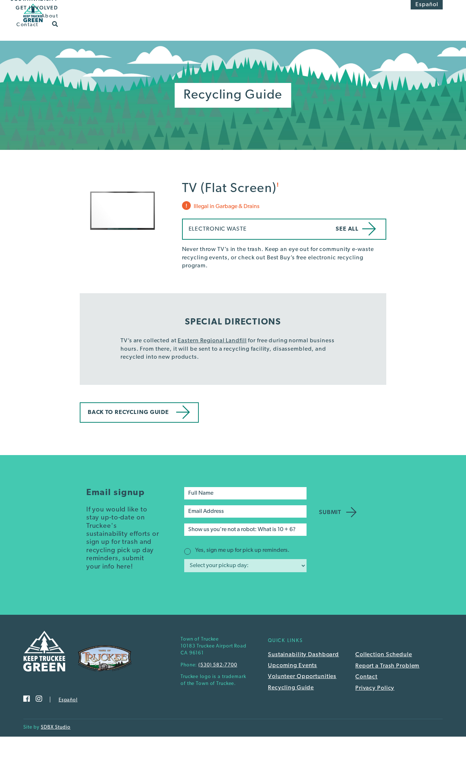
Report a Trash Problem (387, 666)
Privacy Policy (374, 688)
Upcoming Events (292, 666)
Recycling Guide (291, 688)
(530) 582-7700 (217, 665)
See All (347, 229)
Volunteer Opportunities (302, 677)
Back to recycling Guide (128, 412)
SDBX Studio (56, 727)
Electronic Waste (218, 229)
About (49, 16)
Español (426, 5)
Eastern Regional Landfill (212, 341)
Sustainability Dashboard (303, 655)
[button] (55, 24)
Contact (27, 24)
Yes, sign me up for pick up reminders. (242, 550)
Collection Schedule (383, 655)
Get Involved (37, 7)
